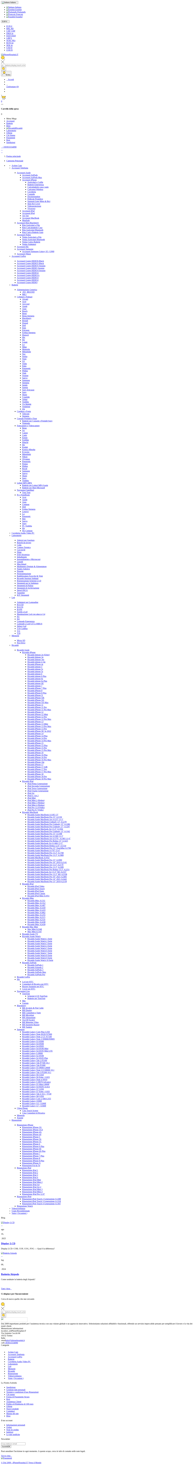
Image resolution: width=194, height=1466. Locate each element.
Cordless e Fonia (24, 411)
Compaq (25, 504)
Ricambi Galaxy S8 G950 (33, 1096)
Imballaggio (22, 557)
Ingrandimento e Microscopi (28, 559)
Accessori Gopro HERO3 (28, 278)
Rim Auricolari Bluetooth (32, 230)
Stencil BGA (22, 590)
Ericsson (25, 330)
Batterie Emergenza (35, 184)
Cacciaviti (21, 550)
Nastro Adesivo (23, 569)
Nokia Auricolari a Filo (31, 237)
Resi (8, 1399)
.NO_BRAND (28, 292)
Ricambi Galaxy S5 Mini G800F (35, 1084)
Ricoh (24, 468)
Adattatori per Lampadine (27, 602)
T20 (18, 633)
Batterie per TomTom (36, 998)
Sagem (25, 387)
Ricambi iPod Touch (36, 889)
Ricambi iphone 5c (35, 669)
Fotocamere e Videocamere (28, 426)
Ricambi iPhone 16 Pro (37, 757)
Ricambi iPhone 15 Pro (37, 748)
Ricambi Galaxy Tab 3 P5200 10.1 (36, 1072)
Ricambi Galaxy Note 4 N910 (34, 1079)
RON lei (9, 43)
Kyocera (25, 452)
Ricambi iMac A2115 (36, 917)
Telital (24, 399)
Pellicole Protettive (35, 199)
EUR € (9, 26)
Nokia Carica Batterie (31, 242)
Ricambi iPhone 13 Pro (37, 729)
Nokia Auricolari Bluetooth (33, 239)
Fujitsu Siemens (28, 509)
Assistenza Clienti (13, 1402)
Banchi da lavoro (24, 542)
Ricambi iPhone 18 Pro (37, 776)
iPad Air (30, 793)
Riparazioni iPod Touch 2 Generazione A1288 (41, 1199)
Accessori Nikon (24, 254)
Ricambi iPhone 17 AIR (37, 767)
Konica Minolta (28, 449)
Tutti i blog (6, 1289)
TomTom (26, 994)
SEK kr (9, 45)
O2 (23, 361)
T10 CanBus (22, 628)
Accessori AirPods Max (32, 177)
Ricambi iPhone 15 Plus (37, 745)
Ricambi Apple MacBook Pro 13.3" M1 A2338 (47, 874)
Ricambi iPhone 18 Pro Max (39, 779)
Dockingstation (33, 196)
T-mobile (26, 397)
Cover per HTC (28, 989)
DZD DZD (11, 36)
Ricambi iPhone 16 (35, 752)
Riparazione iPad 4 (30, 1177)
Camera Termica (24, 547)
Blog (8, 1416)
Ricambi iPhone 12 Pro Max (39, 719)
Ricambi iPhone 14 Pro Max (39, 741)
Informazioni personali (15, 1425)
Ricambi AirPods (29, 963)
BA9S (19, 609)
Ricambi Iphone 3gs (35, 659)
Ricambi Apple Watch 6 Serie (39, 951)
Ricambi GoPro (23, 977)
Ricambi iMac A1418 (36, 908)
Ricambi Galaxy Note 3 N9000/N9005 (38, 1039)
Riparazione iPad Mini (31, 1180)
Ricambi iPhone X (35, 695)
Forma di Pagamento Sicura (17, 1397)
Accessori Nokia (24, 235)
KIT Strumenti (23, 595)
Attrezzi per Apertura (25, 540)
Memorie (15, 636)
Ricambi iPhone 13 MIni (37, 724)
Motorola (26, 349)
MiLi (24, 294)
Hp (23, 340)
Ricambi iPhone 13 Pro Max (39, 726)
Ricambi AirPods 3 (35, 970)
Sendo (24, 385)
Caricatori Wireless (35, 189)
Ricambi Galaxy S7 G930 (33, 1089)
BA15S (20, 607)
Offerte (9, 1406)
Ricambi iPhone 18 (35, 774)
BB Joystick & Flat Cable (33, 1008)
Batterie (15, 285)
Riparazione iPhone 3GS (32, 1130)
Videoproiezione (34, 206)
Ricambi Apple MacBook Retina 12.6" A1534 (46, 846)
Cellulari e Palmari (24, 297)
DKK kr (9, 33)
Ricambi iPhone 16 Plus (37, 755)
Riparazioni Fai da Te (31, 1165)
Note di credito (12, 1430)
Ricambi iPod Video (35, 886)
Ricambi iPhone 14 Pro (37, 738)
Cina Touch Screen (30, 1110)
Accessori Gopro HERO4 (28, 273)
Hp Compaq (27, 531)
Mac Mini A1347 (34, 931)
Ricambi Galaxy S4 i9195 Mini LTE (37, 1051)
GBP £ (9, 38)
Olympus (26, 459)
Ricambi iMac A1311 (36, 900)
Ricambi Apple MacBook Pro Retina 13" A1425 (47, 841)
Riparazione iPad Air (31, 1184)
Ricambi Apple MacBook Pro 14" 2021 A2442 (47, 879)
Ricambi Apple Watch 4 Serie (39, 946)
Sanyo (24, 378)
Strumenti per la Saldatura (27, 583)
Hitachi (25, 442)
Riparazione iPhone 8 (31, 1158)
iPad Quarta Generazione (37, 791)
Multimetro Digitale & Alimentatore (32, 566)
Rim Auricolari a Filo (31, 225)
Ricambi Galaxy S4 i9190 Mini (35, 1048)
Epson (24, 437)
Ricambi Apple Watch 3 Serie (39, 943)
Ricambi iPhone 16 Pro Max (39, 760)
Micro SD (21, 640)
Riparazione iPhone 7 (31, 1153)
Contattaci (10, 1411)
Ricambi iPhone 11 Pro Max (39, 710)
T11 (18, 631)
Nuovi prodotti (12, 1409)
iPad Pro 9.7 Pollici (35, 810)
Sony (24, 392)
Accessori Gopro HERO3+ (28, 275)
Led (13, 597)
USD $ (9, 48)
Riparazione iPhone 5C (32, 1142)
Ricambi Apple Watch (31, 936)
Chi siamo (10, 1394)
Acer (24, 301)
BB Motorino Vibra (30, 1022)
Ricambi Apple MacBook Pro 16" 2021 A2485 (47, 877)
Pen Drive (21, 643)
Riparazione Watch (25, 1206)
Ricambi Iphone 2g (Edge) (38, 655)
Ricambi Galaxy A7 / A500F (34, 1106)
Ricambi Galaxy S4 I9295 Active (36, 1087)
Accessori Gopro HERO (27, 282)
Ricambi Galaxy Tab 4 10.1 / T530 (36, 1094)
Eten (24, 328)
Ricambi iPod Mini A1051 (38, 896)
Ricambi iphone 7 (34, 686)
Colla (19, 545)
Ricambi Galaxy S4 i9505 (33, 1046)
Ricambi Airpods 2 (35, 967)
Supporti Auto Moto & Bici (38, 201)
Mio (24, 1001)
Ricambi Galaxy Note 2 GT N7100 (37, 1036)
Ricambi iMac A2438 (36, 922)
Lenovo (25, 511)
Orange (25, 375)
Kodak (25, 447)
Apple (24, 306)
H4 (18, 619)
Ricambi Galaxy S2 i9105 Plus (35, 1058)
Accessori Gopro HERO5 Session (31, 266)
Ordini (9, 1427)
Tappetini (21, 593)
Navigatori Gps (23, 991)
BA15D (20, 605)
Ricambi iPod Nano (35, 891)
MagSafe (26, 220)
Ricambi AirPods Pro (36, 974)
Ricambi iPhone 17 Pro (37, 769)
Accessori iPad (28, 211)
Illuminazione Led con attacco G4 (31, 614)
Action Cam (17, 165)
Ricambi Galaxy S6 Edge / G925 (36, 1077)
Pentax (25, 464)
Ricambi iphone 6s (35, 679)
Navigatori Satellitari (25, 490)
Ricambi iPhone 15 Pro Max (39, 750)
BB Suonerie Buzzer (30, 1025)
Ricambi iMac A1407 (36, 905)
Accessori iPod (28, 213)
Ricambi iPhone (29, 652)
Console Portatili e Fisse (27, 418)
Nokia (24, 356)
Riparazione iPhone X (31, 1163)
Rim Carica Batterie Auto (32, 232)
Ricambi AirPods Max (36, 972)
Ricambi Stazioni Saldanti (27, 578)
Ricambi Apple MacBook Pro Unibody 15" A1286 (48, 824)
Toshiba (25, 402)
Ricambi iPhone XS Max (37, 702)
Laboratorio (16, 535)
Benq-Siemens (28, 316)
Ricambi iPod (28, 884)
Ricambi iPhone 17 (35, 764)
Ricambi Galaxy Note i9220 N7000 (37, 1034)
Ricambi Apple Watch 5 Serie (39, 948)
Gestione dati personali (15, 1390)
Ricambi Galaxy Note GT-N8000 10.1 (38, 1070)
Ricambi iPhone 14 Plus (37, 736)
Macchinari (21, 564)
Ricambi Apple (23, 650)
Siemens (25, 383)
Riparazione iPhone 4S (31, 1134)
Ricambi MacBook (30, 812)
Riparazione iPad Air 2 (31, 1187)
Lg (23, 344)
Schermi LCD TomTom (37, 996)
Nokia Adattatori (29, 244)
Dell (24, 325)
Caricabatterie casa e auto (38, 187)
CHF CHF (10, 31)
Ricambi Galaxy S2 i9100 (33, 1056)
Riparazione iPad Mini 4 (32, 1192)
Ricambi (15, 645)
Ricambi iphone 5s (35, 671)
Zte (23, 409)
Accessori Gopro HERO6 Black (30, 261)
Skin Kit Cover (33, 204)
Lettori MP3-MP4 (24, 483)
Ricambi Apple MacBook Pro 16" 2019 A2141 (47, 862)
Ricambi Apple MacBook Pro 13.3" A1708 (45, 853)
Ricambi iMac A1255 (36, 915)
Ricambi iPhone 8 (34, 690)
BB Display (27, 1010)
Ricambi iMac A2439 (36, 924)
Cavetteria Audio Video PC (23, 533)
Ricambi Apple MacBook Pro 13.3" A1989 (45, 855)
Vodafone (26, 406)
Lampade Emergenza (26, 621)
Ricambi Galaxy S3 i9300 (33, 1041)
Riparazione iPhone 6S (31, 1149)
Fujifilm (25, 440)
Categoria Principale (14, 161)
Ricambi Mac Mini (30, 927)
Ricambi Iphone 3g (35, 657)
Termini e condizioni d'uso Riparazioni (22, 1392)
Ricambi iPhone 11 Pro (37, 707)
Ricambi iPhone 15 (35, 743)
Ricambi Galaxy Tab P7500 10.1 (36, 1063)
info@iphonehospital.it (15, 1340)
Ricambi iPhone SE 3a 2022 (39, 731)
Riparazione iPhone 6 (31, 1144)
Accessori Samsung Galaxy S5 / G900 (38, 251)
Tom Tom (26, 492)
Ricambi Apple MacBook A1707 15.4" (43, 850)
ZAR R (9, 50)
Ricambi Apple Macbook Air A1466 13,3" (45, 843)
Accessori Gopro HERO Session (30, 268)
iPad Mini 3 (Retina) (35, 803)
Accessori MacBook (30, 218)
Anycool (25, 304)
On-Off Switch (28, 1020)
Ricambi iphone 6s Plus (37, 681)
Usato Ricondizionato (21, 1211)
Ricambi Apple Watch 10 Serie (40, 960)
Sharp (24, 395)
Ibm (23, 519)
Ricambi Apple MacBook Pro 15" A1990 (44, 860)
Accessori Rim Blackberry (28, 223)
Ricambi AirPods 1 (35, 965)
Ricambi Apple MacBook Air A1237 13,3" (45, 819)
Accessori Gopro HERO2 (28, 280)
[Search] (3, 69)
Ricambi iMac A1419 (36, 910)
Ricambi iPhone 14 (35, 733)
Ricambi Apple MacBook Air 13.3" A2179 (45, 865)
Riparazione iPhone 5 (31, 1137)
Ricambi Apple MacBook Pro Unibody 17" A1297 (48, 826)
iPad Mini (31, 798)
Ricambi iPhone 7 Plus (36, 688)
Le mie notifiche (13, 1434)
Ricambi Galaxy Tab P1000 (33, 1065)
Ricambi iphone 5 (34, 667)
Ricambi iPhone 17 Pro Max (39, 772)
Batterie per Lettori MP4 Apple (35, 485)
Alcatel (25, 299)
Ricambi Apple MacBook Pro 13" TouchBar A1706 (49, 848)
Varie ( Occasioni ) (19, 1213)
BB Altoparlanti (28, 1017)
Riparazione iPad (24, 1168)
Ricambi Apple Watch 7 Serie (39, 953)
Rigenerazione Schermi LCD (29, 581)
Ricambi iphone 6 (34, 674)
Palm (24, 366)
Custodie (31, 194)
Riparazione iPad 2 (30, 1173)
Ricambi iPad (27, 781)
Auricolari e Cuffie (35, 182)
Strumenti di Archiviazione (28, 588)
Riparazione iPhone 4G (32, 1132)
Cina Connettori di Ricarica (33, 1113)
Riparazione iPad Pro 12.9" (33, 1194)
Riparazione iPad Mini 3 (32, 1189)
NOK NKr (10, 40)
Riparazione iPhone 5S (31, 1139)
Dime (19, 552)
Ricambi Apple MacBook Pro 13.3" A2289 (45, 867)
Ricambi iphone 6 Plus (36, 676)
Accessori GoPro (19, 256)
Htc (23, 337)
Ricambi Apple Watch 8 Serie (39, 955)
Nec (24, 354)
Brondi (25, 321)
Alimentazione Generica (27, 290)
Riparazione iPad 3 (30, 1175)
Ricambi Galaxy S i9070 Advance (36, 1082)
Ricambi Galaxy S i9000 (32, 1053)
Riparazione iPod (24, 1196)
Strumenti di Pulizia (25, 585)
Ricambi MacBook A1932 (38, 858)
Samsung (26, 380)
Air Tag (25, 216)
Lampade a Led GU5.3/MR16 (29, 624)
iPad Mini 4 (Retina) (35, 805)
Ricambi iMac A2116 (36, 920)
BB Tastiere (27, 1027)
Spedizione (11, 1387)
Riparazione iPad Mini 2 (32, 1182)
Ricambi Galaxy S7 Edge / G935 (36, 1091)
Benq (24, 313)
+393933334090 (11, 1343)
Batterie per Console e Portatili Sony (37, 421)
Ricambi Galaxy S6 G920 (33, 1075)
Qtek (24, 373)
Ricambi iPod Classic (36, 893)
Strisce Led (21, 626)
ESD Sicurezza (23, 554)
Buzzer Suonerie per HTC (33, 986)
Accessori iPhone (29, 180)
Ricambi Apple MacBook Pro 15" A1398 (44, 834)
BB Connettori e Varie (31, 1013)
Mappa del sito (12, 1413)
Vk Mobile (26, 404)
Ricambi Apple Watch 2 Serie (39, 941)
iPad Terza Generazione (37, 788)
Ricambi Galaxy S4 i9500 (33, 1044)
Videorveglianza (18, 1208)
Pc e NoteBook (23, 495)
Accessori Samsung (25, 249)
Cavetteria (31, 192)
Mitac (24, 347)
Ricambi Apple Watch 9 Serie (39, 958)
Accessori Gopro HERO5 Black (30, 263)
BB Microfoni (28, 1015)
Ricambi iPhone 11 (35, 705)
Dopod (25, 323)
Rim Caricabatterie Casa (32, 227)
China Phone (22, 1108)
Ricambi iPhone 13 (35, 721)
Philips (25, 371)
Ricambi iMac (28, 898)
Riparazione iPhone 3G (32, 1127)
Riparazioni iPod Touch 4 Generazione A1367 (41, 1204)
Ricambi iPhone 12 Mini (37, 714)
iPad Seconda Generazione (38, 786)
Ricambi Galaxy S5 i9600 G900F (36, 1068)
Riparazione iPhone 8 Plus (33, 1161)
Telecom (25, 414)
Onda (24, 363)
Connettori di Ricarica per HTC (35, 984)
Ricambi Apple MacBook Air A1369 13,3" (45, 836)
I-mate (24, 342)
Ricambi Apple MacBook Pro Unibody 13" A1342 (48, 831)
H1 (18, 616)
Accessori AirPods (30, 175)
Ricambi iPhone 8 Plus (36, 693)
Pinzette (20, 571)
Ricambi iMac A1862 (36, 912)
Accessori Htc (23, 247)
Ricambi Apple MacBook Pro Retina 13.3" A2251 (48, 869)
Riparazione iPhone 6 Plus (33, 1146)
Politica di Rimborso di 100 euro (19, 1404)
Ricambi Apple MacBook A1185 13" (42, 815)
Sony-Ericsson (28, 390)
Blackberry (26, 318)
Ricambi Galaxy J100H (32, 1101)
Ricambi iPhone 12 (35, 712)
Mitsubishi (26, 352)
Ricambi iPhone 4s (35, 664)
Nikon (24, 457)
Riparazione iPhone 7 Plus (33, 1156)
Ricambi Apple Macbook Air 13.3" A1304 (45, 829)
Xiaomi (20, 1118)
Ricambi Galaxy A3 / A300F (34, 1103)
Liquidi (20, 562)
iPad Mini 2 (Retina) (35, 800)
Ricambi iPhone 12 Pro (37, 717)
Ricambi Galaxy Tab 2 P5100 (34, 1060)
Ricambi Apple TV (30, 934)
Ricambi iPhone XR (35, 698)
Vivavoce (31, 208)
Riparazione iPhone (25, 1125)
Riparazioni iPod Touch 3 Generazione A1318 (41, 1201)
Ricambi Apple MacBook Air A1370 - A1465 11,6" (49, 838)
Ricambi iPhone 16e (35, 762)
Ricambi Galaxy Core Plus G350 (36, 1032)
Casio (24, 435)
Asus (24, 309)
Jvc (23, 430)
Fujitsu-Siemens (29, 332)
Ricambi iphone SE (35, 683)
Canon (25, 433)
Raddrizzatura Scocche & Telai (30, 576)
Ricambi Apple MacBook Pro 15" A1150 (44, 817)
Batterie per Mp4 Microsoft (33, 488)
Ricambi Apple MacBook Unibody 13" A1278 (47, 822)
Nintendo (26, 423)
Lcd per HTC (28, 982)
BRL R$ (9, 28)
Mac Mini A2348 (34, 929)
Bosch (24, 311)
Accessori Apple (24, 173)
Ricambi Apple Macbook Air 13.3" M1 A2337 (46, 872)
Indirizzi (9, 1432)
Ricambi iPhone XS (35, 700)
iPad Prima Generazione (37, 784)
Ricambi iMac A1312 (36, 903)
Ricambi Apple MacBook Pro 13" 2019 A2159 (47, 881)
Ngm (24, 359)
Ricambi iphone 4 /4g (36, 662)
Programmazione (24, 574)
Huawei (25, 335)
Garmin (25, 1003)
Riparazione (17, 1120)
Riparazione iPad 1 (30, 1170)
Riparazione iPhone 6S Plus (33, 1151)
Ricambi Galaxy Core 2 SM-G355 (36, 1099)
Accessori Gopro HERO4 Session (31, 270)
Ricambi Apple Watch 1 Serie (39, 939)
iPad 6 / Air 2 (33, 795)
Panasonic (26, 368)
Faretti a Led (22, 612)
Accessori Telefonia (20, 168)
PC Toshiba (27, 526)
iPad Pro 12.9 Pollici (36, 807)
